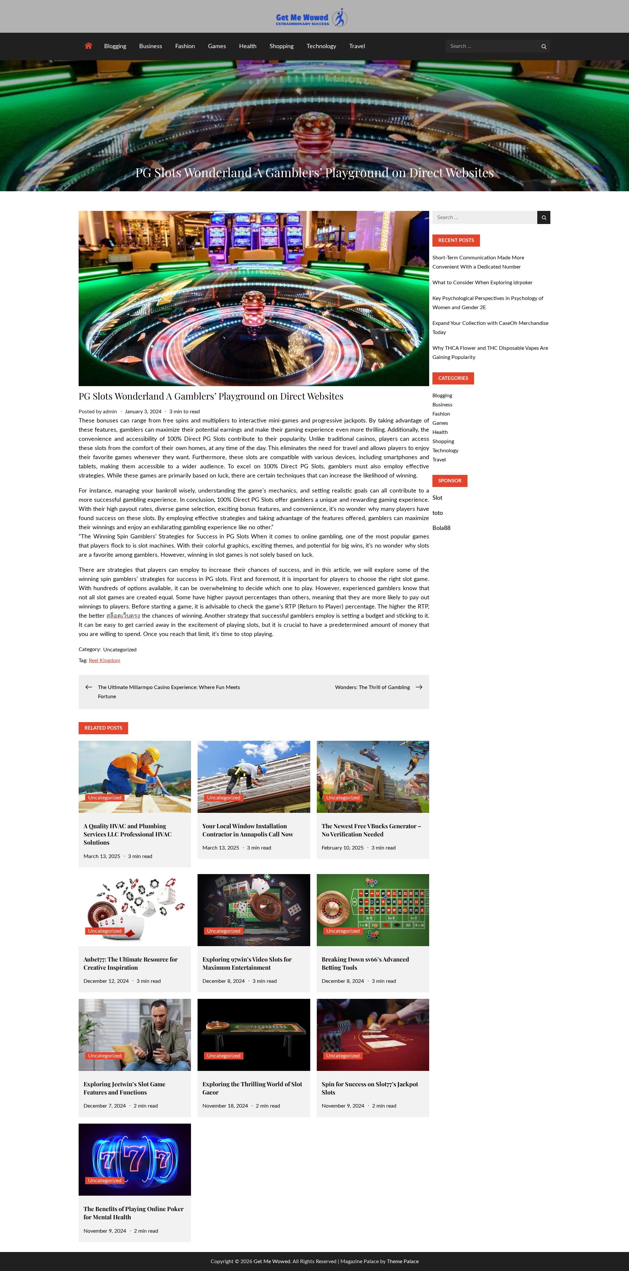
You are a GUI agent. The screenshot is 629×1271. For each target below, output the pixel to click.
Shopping (282, 46)
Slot (437, 498)
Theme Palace (403, 1261)
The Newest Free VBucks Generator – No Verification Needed (371, 830)
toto (437, 513)
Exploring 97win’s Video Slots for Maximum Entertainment (247, 963)
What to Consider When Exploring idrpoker (482, 282)
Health (248, 46)
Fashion (185, 46)
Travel (357, 46)
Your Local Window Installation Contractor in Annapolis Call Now (247, 830)
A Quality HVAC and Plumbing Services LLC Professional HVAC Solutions (128, 834)
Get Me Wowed (272, 1261)
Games (217, 46)
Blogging (115, 46)
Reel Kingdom (104, 660)
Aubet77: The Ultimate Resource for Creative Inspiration (131, 963)
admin (110, 411)
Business (150, 46)
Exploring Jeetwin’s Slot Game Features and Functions (124, 1088)
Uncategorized (120, 649)
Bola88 (441, 528)
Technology (321, 46)
